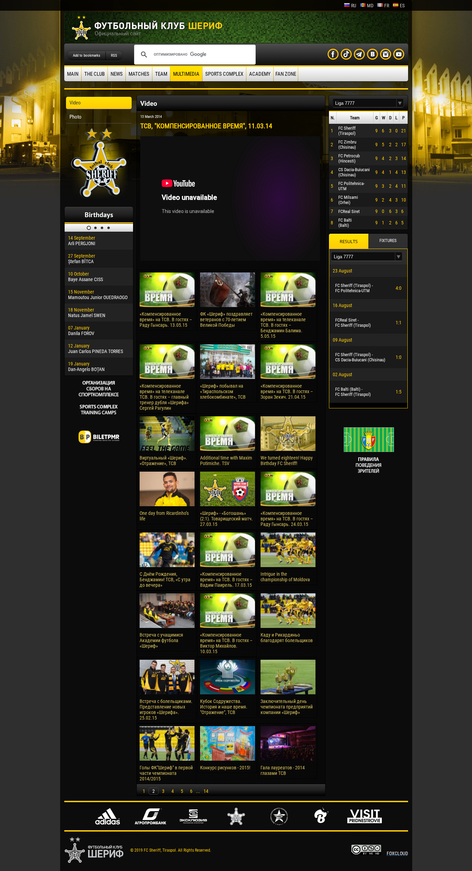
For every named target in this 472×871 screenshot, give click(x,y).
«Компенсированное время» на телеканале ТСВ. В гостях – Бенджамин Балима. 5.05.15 (283, 325)
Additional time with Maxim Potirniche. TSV (226, 460)
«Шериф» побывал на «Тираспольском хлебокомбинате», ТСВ (223, 391)
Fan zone (285, 74)
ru (353, 5)
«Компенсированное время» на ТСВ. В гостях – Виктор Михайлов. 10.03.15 (226, 643)
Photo (75, 117)
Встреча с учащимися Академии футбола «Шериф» (161, 640)
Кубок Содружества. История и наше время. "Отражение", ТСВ (223, 706)
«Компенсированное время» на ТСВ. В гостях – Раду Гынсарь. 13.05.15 (166, 319)
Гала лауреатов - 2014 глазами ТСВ (283, 770)
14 (206, 791)
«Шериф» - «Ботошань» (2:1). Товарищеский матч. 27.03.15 (226, 518)
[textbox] (364, 103)
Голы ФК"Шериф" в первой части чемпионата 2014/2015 (166, 773)
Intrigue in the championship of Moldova (285, 576)
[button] (400, 103)
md (370, 5)
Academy (260, 74)
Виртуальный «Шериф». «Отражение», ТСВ (163, 460)
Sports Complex (224, 74)
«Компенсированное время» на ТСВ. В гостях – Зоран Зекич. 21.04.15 (287, 391)
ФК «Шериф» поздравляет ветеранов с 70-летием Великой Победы (226, 319)
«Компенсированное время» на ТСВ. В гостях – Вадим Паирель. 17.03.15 (226, 579)
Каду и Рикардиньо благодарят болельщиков (287, 637)
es (402, 5)
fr (386, 5)
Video (75, 103)
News (117, 74)
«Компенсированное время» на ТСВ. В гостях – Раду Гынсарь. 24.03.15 (287, 518)
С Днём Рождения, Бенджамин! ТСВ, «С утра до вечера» (165, 579)
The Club (94, 74)
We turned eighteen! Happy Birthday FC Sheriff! (287, 460)
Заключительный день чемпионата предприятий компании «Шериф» (287, 706)
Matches (139, 74)
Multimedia (186, 74)
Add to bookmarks (86, 55)
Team (161, 74)
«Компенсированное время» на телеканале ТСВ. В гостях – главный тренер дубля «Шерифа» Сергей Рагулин (164, 397)
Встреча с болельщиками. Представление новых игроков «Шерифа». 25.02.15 (166, 709)
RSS (114, 55)
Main (72, 74)
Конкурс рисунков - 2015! (225, 767)
